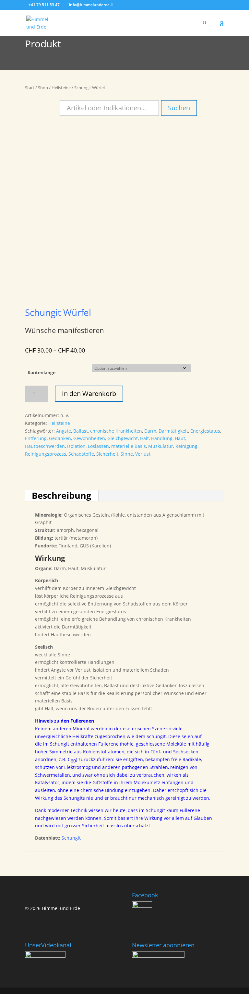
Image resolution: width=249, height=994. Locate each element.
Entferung (36, 438)
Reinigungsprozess (45, 454)
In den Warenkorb (89, 393)
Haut (180, 438)
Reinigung (186, 446)
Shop (43, 87)
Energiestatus (205, 431)
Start (29, 87)
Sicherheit (107, 454)
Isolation (76, 446)
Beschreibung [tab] (61, 495)
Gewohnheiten (89, 438)
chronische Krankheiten (116, 431)
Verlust (142, 454)
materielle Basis (128, 446)
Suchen (179, 107)
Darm (150, 431)
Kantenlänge (41, 372)
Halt (144, 438)
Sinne (127, 454)
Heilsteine (61, 87)
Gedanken (60, 438)
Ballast (80, 431)
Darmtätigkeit (173, 431)
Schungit (71, 838)
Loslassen (98, 446)
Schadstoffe (81, 454)
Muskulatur (160, 446)
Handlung (161, 438)
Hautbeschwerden (45, 446)
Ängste (63, 431)
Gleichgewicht (122, 438)
